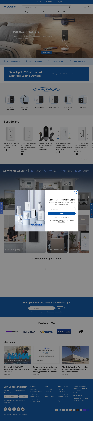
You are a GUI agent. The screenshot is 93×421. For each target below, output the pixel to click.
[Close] (76, 191)
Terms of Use (69, 220)
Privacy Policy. (61, 221)
